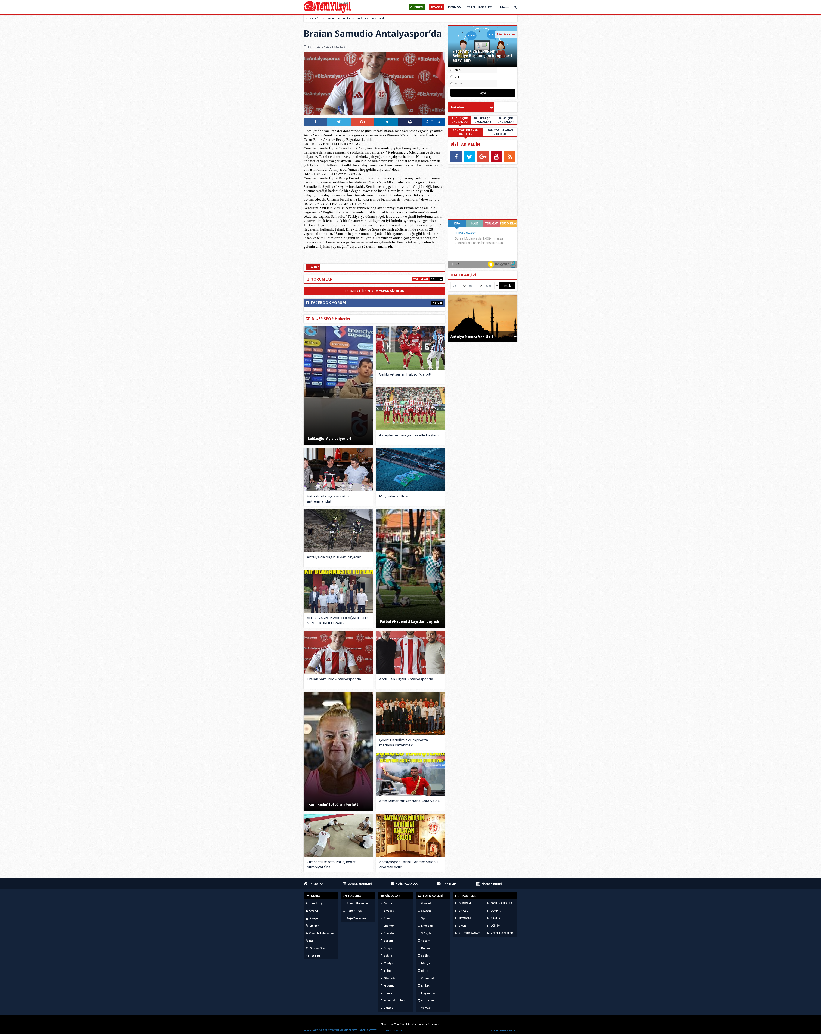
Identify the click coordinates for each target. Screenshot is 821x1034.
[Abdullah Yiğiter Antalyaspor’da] (410, 652)
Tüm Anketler (506, 34)
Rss (311, 940)
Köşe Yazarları (356, 918)
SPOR (331, 18)
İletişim (314, 955)
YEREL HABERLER (501, 933)
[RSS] (509, 156)
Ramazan (427, 1000)
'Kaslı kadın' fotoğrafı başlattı (333, 804)
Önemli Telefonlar (321, 933)
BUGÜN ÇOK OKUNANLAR (460, 120)
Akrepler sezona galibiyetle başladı (409, 435)
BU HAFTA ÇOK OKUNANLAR (482, 120)
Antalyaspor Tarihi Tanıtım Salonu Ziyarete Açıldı (408, 864)
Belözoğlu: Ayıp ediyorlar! (329, 438)
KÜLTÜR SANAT (469, 933)
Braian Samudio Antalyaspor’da (364, 18)
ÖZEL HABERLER (501, 903)
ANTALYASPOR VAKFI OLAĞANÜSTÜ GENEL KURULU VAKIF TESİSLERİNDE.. (337, 620)
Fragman (389, 985)
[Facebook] (456, 156)
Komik (387, 993)
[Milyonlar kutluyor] (410, 469)
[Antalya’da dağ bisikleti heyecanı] (338, 530)
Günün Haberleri (357, 903)
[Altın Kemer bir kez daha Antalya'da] (410, 774)
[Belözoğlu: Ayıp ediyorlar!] (338, 385)
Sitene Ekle (317, 948)
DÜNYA (495, 911)
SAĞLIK (495, 918)
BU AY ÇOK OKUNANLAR (506, 120)
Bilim (387, 970)
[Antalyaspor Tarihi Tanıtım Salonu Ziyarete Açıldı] (410, 835)
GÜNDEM (464, 903)
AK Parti (459, 69)
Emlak (425, 985)
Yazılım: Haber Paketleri (503, 1030)
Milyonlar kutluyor (395, 496)
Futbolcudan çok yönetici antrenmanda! (328, 499)
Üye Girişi (316, 903)
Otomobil (389, 978)
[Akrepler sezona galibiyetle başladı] (410, 408)
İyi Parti (459, 83)
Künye (313, 918)
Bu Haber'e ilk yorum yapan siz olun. (374, 291)
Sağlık (387, 955)
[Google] (483, 156)
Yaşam (388, 940)
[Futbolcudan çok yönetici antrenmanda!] (338, 469)
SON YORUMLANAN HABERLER (465, 132)
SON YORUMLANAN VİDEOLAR (500, 132)
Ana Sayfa (312, 18)
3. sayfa (388, 933)
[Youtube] (496, 156)
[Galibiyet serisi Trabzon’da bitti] (410, 348)
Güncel (388, 903)
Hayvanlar (428, 993)
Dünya (387, 948)
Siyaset (388, 911)
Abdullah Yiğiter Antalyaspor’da (406, 678)
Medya (388, 963)
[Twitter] (469, 156)
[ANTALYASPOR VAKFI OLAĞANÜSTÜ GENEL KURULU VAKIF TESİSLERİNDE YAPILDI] (338, 591)
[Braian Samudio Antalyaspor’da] (338, 652)
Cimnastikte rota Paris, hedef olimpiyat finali (331, 864)
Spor (386, 918)
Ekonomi (389, 925)
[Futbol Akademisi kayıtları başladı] (410, 568)
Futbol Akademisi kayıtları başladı (409, 621)
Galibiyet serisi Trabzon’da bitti (406, 374)
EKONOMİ (465, 918)
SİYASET (464, 911)
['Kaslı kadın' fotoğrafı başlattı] (338, 751)
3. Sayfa (426, 933)
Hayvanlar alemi (394, 1000)
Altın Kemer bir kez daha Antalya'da (409, 800)
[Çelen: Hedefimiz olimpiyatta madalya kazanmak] (410, 713)
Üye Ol (313, 911)
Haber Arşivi (354, 911)
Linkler (314, 925)
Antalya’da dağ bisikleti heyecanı (334, 557)
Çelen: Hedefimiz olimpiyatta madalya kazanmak (403, 742)
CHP (457, 76)
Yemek (388, 1008)
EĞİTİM (495, 925)
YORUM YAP (421, 279)
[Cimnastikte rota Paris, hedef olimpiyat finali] (338, 835)
